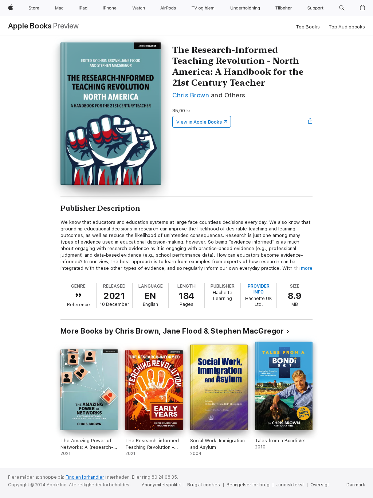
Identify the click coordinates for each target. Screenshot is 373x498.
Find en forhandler (85, 477)
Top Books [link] (308, 27)
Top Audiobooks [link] (347, 27)
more (307, 268)
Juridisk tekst (290, 484)
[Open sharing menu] (310, 122)
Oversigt (319, 484)
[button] (342, 8)
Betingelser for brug (248, 484)
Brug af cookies (203, 484)
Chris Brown (190, 95)
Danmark (355, 484)
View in (199, 122)
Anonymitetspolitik (161, 484)
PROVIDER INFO (259, 289)
